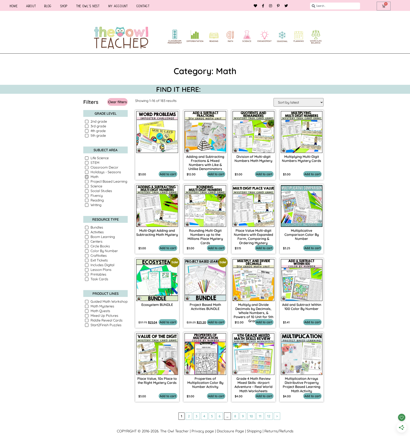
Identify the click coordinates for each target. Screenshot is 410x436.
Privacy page (203, 431)
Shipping (254, 431)
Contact (142, 6)
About (31, 6)
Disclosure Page (230, 431)
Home (14, 6)
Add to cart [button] (168, 174)
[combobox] (335, 6)
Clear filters (117, 102)
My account (118, 6)
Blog (47, 6)
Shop (63, 6)
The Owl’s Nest (88, 6)
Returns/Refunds (278, 431)
